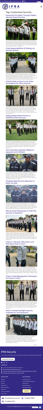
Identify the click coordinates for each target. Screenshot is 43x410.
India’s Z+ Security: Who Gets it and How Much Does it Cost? (20, 243)
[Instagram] (25, 1)
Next (35, 344)
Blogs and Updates (5, 387)
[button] (41, 6)
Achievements (4, 385)
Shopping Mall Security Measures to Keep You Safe (20, 182)
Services (3, 383)
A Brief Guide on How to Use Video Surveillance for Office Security (19, 82)
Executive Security (26, 385)
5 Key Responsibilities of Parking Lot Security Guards (20, 49)
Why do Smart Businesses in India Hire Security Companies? (21, 212)
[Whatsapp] (6, 362)
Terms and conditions (5, 391)
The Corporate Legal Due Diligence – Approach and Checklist (20, 151)
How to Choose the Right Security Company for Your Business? (19, 311)
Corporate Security (26, 379)
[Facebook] (23, 1)
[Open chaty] (40, 407)
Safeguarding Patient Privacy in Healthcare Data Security (18, 117)
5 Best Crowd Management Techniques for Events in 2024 (21, 277)
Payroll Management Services (29, 381)
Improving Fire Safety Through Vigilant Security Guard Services (21, 16)
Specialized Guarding (27, 387)
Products (3, 379)
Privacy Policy (4, 393)
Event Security (25, 383)
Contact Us (3, 389)
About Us (3, 381)
